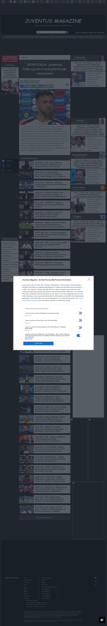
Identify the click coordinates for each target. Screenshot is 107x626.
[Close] (90, 280)
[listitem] (53, 308)
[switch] (79, 313)
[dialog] (53, 313)
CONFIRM (38, 343)
